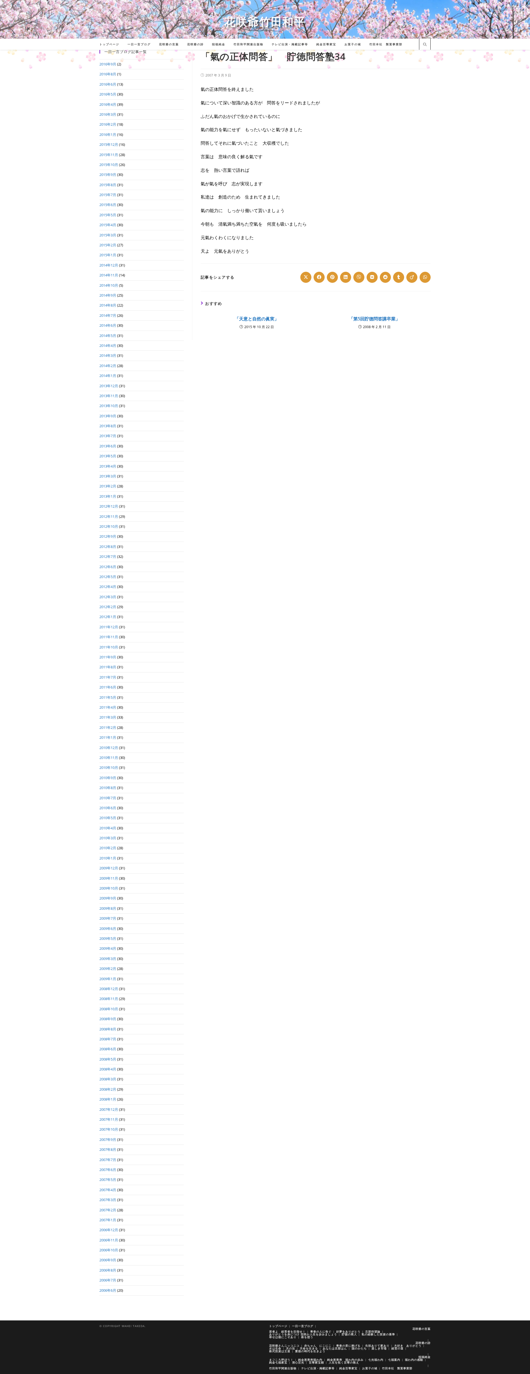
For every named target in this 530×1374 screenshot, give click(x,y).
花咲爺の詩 (423, 1343)
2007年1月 (107, 1219)
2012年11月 (108, 516)
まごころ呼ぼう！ (281, 1360)
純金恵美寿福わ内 (310, 1360)
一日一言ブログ (302, 1326)
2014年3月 (107, 355)
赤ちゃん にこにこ (318, 1345)
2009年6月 (107, 928)
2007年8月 (107, 1149)
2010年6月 (107, 807)
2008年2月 (107, 1089)
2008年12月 (108, 988)
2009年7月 (107, 918)
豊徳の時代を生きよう (310, 1351)
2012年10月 (108, 526)
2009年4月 (107, 948)
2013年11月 (108, 395)
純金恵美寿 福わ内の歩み (345, 1360)
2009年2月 (107, 968)
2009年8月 (107, 908)
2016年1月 (107, 134)
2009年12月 (108, 868)
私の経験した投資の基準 (378, 1334)
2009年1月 (107, 978)
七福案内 (394, 1360)
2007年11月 (108, 1119)
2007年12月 (108, 1109)
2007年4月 (107, 1189)
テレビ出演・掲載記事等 (318, 1368)
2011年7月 (107, 677)
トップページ (278, 1326)
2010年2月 (107, 847)
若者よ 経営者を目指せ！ (287, 1331)
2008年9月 (107, 1018)
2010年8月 (107, 787)
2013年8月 (107, 425)
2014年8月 (107, 305)
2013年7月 (107, 435)
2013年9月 (107, 415)
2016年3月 (107, 114)
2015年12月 (108, 144)
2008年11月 (108, 998)
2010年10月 (108, 767)
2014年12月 (108, 265)
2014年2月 (107, 365)
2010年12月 (108, 747)
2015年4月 (107, 224)
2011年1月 (107, 737)
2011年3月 (107, 717)
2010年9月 (107, 777)
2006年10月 (108, 1250)
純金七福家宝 (278, 1362)
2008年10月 (108, 1008)
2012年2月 (107, 606)
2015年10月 (108, 164)
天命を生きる (309, 1348)
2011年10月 (108, 647)
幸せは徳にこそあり (282, 1337)
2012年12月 (108, 506)
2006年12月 (108, 1229)
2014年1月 (107, 375)
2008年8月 (107, 1029)
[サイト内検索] (425, 45)
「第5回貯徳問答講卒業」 (374, 319)
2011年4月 (107, 707)
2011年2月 (107, 727)
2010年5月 (107, 817)
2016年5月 (107, 94)
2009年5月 (107, 938)
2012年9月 (107, 536)
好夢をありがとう (348, 1331)
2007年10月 (108, 1129)
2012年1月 (107, 616)
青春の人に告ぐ (321, 1331)
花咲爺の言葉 (421, 1329)
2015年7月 (107, 194)
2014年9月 (107, 295)
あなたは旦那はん (335, 1348)
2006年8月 (107, 1270)
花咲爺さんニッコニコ (284, 1345)
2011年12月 (108, 626)
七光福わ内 (375, 1360)
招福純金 (424, 1357)
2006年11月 (108, 1240)
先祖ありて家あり (377, 1345)
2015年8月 (107, 184)
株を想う (307, 1337)
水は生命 (275, 1348)
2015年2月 (107, 244)
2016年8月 (107, 74)
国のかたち (359, 1348)
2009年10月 (108, 888)
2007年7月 (107, 1159)
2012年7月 (107, 556)
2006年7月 (107, 1280)
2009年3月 (107, 958)
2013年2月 (107, 486)
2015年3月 (107, 235)
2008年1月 (107, 1099)
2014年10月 (108, 285)
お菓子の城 (369, 1368)
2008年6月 (107, 1048)
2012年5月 (107, 576)
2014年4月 (107, 345)
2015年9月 (107, 174)
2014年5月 (107, 335)
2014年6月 (107, 325)
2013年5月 (107, 455)
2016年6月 (107, 84)
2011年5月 (107, 697)
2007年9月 (107, 1139)
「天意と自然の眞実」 (257, 319)
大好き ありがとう (408, 1345)
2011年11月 (108, 636)
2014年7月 (107, 315)
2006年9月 (107, 1259)
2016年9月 (107, 64)
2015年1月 (107, 254)
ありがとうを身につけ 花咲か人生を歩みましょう (303, 1334)
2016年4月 (107, 104)
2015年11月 (108, 154)
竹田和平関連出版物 (282, 1368)
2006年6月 (107, 1290)
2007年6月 (107, 1169)
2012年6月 (107, 566)
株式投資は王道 (279, 1351)
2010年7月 (107, 797)
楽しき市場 (379, 1348)
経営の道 (397, 1348)
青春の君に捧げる (348, 1345)
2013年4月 (107, 466)
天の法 (290, 1348)
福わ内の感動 (414, 1360)
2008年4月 (107, 1069)
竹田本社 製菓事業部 (397, 1368)
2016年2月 (107, 124)
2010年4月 (107, 828)
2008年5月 (107, 1059)
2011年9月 (107, 657)
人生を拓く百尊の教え (344, 1362)
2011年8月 (107, 666)
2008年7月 (107, 1039)
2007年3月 (107, 1199)
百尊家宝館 (316, 1362)
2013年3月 (107, 476)
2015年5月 (107, 214)
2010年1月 (107, 858)
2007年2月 (107, 1209)
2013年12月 (108, 385)
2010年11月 (108, 757)
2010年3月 (107, 837)
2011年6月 (107, 687)
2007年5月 (107, 1179)
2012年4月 (107, 586)
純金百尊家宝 (348, 1368)
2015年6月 (107, 204)
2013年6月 (107, 446)
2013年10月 (108, 405)
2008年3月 (107, 1079)
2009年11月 (108, 878)
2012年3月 (107, 596)
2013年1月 (107, 496)
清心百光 (298, 1362)
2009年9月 (107, 898)
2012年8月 (107, 546)
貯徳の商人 (349, 1334)
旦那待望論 (372, 1331)
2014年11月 (108, 275)
